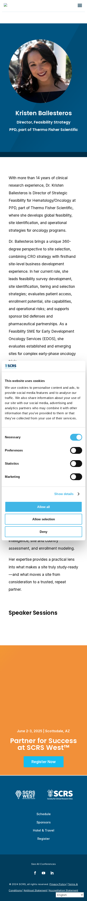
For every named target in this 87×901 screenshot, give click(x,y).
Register (43, 838)
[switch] (76, 450)
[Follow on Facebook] (35, 873)
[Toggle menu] (79, 6)
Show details (63, 494)
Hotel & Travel (43, 830)
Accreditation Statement (63, 890)
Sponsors (44, 822)
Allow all (43, 507)
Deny (43, 532)
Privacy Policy (57, 884)
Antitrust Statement (35, 890)
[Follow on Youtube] (43, 873)
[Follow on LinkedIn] (52, 873)
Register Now (43, 761)
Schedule (44, 814)
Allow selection (43, 519)
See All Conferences (43, 864)
